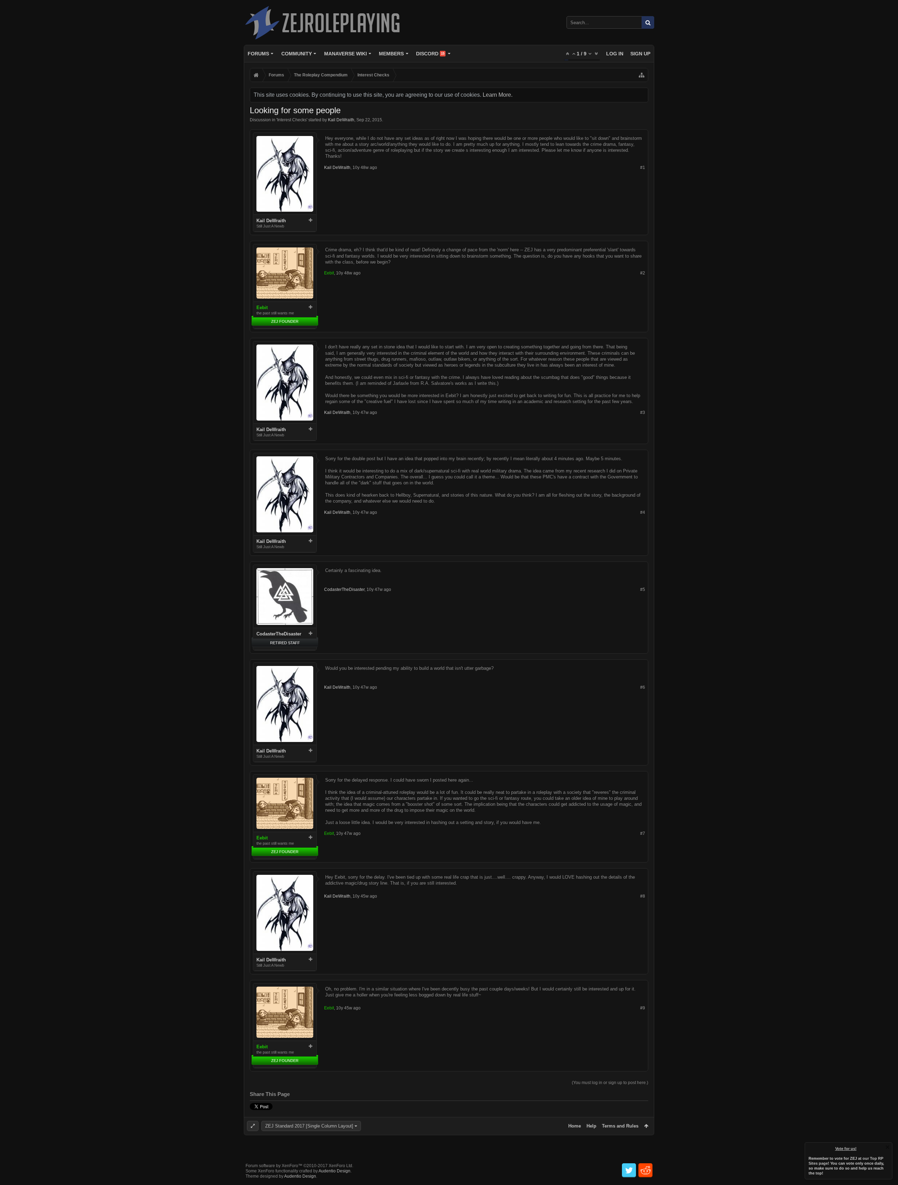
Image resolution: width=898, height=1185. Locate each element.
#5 (642, 589)
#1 (642, 167)
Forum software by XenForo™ (299, 1165)
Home (574, 1126)
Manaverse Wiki (345, 53)
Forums (258, 53)
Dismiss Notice (887, 1147)
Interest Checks (292, 119)
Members (391, 53)
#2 (642, 273)
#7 (642, 833)
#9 (642, 1008)
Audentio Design (334, 1171)
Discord (430, 53)
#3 (642, 412)
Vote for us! (846, 1148)
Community (296, 53)
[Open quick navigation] (641, 75)
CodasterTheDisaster (278, 633)
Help (591, 1126)
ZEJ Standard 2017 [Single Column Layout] (309, 1126)
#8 (642, 896)
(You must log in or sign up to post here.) (610, 1082)
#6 (642, 687)
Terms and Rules (620, 1126)
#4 (642, 512)
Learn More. (497, 95)
